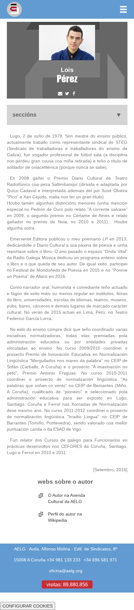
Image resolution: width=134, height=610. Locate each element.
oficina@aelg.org (65, 570)
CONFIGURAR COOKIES (27, 605)
